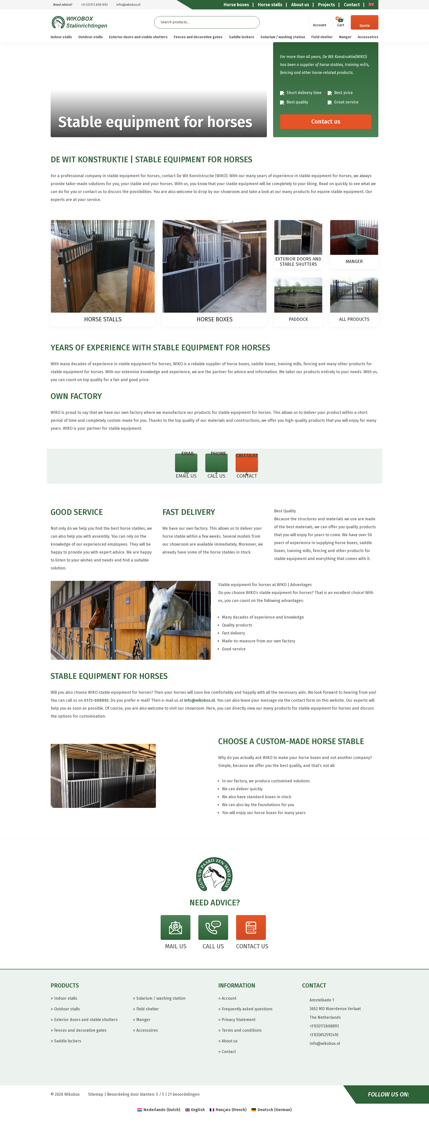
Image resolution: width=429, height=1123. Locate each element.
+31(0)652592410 (324, 1034)
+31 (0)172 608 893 (94, 4)
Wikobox (72, 1094)
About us (230, 1041)
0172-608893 (96, 700)
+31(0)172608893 (324, 1026)
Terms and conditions (242, 1030)
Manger (345, 37)
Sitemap (95, 1094)
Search (252, 22)
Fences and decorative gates (198, 37)
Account (319, 25)
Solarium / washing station (282, 37)
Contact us (325, 121)
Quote (364, 26)
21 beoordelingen (184, 1094)
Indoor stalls (61, 37)
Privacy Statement (238, 1019)
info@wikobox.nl (128, 4)
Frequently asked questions (247, 1009)
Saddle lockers (241, 37)
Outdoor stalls (90, 37)
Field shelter (322, 37)
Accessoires (368, 37)
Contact (229, 1051)
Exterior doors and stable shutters (138, 37)
